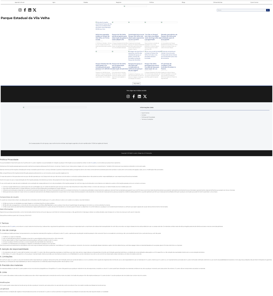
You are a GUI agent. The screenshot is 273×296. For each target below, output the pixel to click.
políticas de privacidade (130, 176)
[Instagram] (20, 10)
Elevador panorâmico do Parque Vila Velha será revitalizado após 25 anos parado (169, 37)
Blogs (183, 2)
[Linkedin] (29, 10)
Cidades (85, 2)
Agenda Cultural (19, 2)
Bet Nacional (48, 205)
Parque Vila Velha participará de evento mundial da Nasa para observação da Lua (152, 66)
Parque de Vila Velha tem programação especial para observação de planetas (120, 66)
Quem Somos (254, 2)
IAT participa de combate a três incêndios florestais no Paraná (168, 66)
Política (151, 2)
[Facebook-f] (25, 10)
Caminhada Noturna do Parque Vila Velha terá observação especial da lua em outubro (136, 37)
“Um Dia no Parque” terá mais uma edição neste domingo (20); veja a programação (153, 37)
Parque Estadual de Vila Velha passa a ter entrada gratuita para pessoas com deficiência (104, 66)
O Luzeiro (93, 162)
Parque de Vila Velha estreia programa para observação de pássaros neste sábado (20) (120, 37)
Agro (54, 2)
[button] (136, 83)
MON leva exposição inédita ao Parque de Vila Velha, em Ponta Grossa (102, 37)
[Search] (268, 10)
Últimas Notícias (217, 2)
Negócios (118, 2)
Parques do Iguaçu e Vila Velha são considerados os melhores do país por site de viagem (135, 67)
